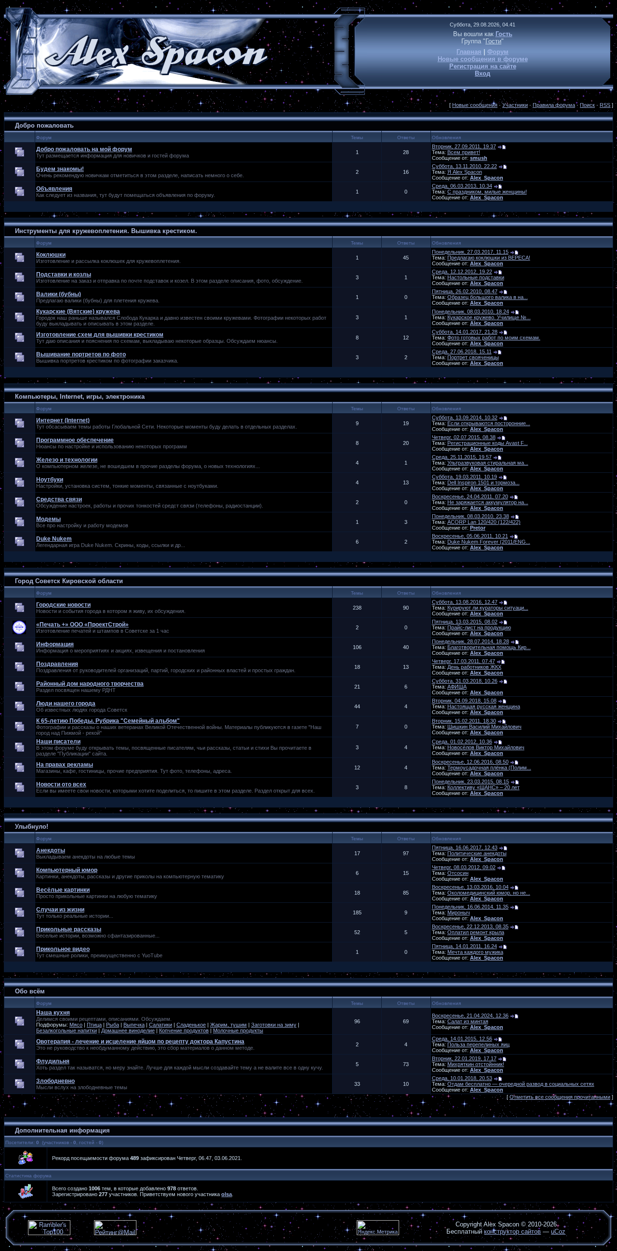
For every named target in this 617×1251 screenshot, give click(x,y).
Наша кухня (53, 1012)
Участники (515, 105)
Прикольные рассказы (68, 929)
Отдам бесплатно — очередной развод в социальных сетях (520, 1084)
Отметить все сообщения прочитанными (560, 1097)
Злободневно (55, 1081)
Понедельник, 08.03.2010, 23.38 (470, 516)
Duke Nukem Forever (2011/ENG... (488, 542)
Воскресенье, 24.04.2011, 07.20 (470, 496)
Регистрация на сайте (482, 66)
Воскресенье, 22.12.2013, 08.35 (470, 926)
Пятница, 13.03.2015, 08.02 (464, 622)
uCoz (558, 1231)
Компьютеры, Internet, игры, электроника (80, 396)
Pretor (477, 528)
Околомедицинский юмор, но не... (488, 893)
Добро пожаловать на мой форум (84, 149)
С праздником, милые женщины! (487, 192)
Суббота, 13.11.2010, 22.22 (464, 166)
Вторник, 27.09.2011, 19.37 (464, 146)
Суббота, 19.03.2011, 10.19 (464, 477)
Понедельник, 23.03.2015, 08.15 (470, 781)
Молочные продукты (238, 1030)
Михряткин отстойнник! (475, 1064)
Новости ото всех (61, 784)
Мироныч (458, 912)
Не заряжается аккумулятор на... (487, 502)
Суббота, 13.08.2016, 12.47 (464, 602)
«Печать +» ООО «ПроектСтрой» (82, 624)
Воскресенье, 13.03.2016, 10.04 (470, 887)
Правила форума (554, 105)
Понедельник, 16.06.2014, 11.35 (470, 907)
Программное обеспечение (75, 440)
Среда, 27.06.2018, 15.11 (462, 351)
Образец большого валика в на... (487, 297)
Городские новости (63, 604)
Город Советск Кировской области (69, 581)
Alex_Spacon (486, 178)
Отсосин (458, 873)
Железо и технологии (66, 459)
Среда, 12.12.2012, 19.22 (462, 271)
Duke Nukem (54, 538)
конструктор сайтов (512, 1231)
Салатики (160, 1025)
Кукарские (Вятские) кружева (78, 311)
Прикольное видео (63, 949)
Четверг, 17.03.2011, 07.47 (463, 661)
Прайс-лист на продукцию (479, 627)
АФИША (457, 687)
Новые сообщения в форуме (483, 59)
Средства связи (59, 499)
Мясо (75, 1025)
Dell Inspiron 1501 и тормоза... (483, 482)
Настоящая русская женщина (483, 706)
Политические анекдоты (477, 853)
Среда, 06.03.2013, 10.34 (462, 186)
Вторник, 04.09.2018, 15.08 (464, 701)
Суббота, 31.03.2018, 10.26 (464, 681)
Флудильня (52, 1061)
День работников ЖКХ (474, 667)
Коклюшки (51, 254)
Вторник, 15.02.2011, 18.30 (464, 721)
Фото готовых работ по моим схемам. (493, 337)
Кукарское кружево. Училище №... (489, 317)
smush (478, 158)
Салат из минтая (467, 1021)
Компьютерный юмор (66, 870)
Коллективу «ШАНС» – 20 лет (483, 787)
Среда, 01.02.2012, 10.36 (462, 741)
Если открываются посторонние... (488, 423)
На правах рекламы (64, 764)
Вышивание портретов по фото (81, 354)
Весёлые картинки (63, 889)
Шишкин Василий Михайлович (484, 727)
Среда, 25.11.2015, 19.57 (462, 457)
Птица (94, 1025)
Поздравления (57, 664)
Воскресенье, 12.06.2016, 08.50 (470, 762)
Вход (482, 73)
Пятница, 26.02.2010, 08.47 (464, 291)
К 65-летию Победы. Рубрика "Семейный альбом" (108, 720)
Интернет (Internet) (63, 420)
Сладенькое (191, 1025)
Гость (504, 34)
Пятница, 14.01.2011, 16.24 (464, 946)
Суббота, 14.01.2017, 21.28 (464, 332)
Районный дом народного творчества (90, 683)
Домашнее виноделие (128, 1030)
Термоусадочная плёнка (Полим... (489, 767)
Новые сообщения (474, 105)
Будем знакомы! (60, 169)
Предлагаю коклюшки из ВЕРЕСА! (488, 258)
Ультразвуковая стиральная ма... (487, 463)
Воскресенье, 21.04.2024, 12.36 (470, 1015)
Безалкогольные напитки (66, 1030)
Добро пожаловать (44, 125)
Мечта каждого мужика (475, 952)
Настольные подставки (475, 277)
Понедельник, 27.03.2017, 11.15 (470, 252)
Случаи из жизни (60, 909)
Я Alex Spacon (464, 172)
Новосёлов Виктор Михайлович (485, 747)
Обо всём (30, 991)
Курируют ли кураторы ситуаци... (487, 608)
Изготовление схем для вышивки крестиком (99, 334)
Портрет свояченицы (473, 357)
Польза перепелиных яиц (478, 1044)
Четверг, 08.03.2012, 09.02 (464, 867)
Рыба (112, 1025)
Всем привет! (463, 152)
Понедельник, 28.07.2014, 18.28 (470, 641)
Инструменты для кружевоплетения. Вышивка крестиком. (106, 231)
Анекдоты (50, 850)
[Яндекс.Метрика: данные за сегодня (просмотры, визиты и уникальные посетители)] (378, 1227)
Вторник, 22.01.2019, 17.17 (464, 1058)
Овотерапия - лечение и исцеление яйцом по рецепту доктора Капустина (140, 1041)
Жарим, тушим (228, 1025)
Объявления (54, 188)
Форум (498, 51)
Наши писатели (58, 741)
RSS (605, 105)
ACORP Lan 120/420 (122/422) (484, 522)
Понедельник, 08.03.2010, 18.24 (470, 311)
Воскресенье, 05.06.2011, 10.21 (470, 536)
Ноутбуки (49, 479)
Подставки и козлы (63, 274)
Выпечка (134, 1025)
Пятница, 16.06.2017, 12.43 (464, 847)
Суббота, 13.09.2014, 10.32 (464, 417)
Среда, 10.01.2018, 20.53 (462, 1078)
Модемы (48, 519)
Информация (55, 644)
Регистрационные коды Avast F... (487, 443)
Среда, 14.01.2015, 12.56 (462, 1039)
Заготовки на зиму (273, 1025)
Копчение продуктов (184, 1030)
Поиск (587, 105)
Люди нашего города (65, 703)
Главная (469, 51)
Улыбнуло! (31, 826)
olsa (226, 1194)
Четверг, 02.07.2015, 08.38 (464, 437)
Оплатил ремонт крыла (475, 932)
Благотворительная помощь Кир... (489, 647)
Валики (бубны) (58, 294)
